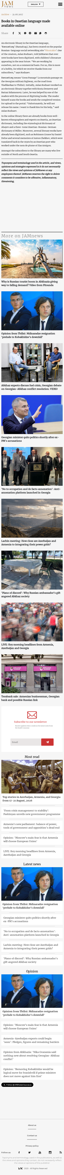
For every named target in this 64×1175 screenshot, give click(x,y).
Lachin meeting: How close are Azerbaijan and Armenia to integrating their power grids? (28, 542)
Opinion (32, 971)
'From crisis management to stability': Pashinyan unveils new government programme (31, 812)
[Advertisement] (32, 207)
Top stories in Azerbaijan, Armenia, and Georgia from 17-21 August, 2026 (31, 799)
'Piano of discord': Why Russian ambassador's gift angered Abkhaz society (30, 594)
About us (32, 1125)
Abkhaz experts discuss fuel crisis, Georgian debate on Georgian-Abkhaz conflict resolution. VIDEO (31, 387)
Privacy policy (32, 1146)
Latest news (32, 864)
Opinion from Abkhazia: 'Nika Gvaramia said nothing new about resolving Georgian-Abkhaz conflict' (31, 1056)
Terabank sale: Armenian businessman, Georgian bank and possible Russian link (30, 698)
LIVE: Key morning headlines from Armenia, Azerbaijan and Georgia (27, 646)
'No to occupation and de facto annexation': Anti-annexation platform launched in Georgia (31, 491)
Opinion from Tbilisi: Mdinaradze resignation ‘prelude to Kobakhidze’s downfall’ (28, 335)
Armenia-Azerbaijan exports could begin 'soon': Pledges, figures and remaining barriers (31, 1040)
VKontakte (50, 50)
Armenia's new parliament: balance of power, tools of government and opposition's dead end (31, 826)
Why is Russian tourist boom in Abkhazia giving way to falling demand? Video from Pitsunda (29, 283)
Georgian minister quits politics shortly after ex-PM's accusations (30, 439)
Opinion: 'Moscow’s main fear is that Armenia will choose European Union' (30, 839)
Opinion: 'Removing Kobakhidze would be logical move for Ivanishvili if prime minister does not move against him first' (29, 1073)
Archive (6, 14)
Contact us (32, 1135)
